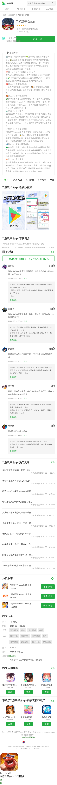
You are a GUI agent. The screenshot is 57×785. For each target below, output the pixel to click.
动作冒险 (25, 642)
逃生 (45, 636)
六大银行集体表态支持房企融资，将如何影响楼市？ (18, 512)
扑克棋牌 (36, 636)
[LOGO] (7, 3)
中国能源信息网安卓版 (28, 685)
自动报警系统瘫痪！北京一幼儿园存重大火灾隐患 (18, 470)
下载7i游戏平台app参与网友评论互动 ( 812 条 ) (28, 258)
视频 (52, 179)
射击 (23, 630)
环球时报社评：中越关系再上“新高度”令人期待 (18, 480)
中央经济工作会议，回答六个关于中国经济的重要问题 (18, 544)
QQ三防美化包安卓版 (10, 685)
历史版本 (42, 179)
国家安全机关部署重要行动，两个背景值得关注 (18, 554)
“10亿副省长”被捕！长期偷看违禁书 (18, 565)
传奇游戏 (32, 630)
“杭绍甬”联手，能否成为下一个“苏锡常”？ (18, 533)
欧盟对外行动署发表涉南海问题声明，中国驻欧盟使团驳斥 (18, 491)
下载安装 (34, 28)
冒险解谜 (14, 630)
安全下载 (38, 39)
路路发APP (47, 717)
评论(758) (17, 179)
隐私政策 (12, 655)
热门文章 (30, 179)
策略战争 (25, 636)
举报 (1, 781)
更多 (53, 252)
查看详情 (47, 586)
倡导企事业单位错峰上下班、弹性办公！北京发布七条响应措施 (18, 522)
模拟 (41, 630)
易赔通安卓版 (46, 685)
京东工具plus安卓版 (10, 717)
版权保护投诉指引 (28, 737)
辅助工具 (14, 636)
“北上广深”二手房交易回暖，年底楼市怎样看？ (18, 501)
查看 (10, 691)
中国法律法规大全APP (28, 717)
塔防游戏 (47, 642)
